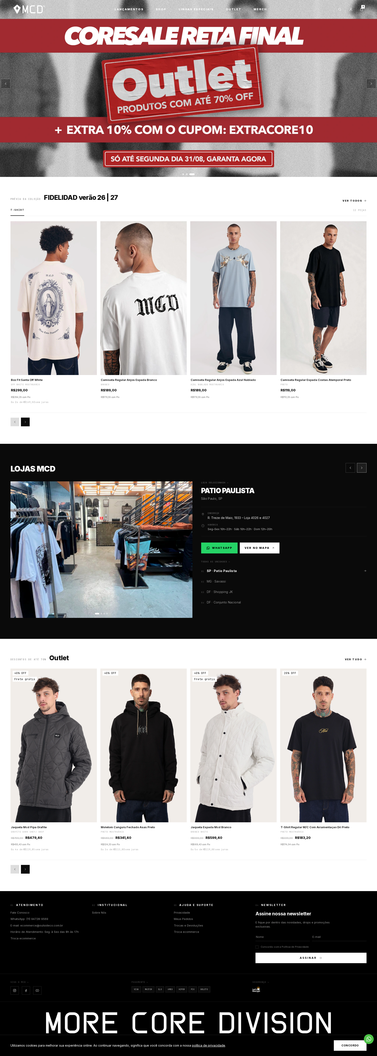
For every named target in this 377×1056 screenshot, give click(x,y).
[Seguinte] (371, 83)
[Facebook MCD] (26, 990)
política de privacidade (208, 1045)
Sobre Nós (99, 912)
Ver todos (352, 200)
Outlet (233, 9)
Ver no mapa (257, 548)
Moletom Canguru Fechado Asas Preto (128, 827)
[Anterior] (5, 83)
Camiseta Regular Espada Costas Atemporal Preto (316, 380)
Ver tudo (353, 659)
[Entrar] (350, 9)
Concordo (350, 1045)
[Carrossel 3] (188, 88)
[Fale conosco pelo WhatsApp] (369, 1039)
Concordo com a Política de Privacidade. (285, 946)
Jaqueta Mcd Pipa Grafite (29, 827)
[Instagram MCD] (14, 990)
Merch (260, 9)
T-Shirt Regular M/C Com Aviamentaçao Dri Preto (315, 827)
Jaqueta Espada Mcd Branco (211, 827)
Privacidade (182, 912)
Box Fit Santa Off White (27, 380)
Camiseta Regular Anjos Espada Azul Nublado (223, 380)
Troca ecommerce (23, 938)
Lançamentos (129, 9)
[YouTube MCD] (37, 990)
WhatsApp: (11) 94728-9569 (29, 919)
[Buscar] (339, 9)
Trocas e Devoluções (188, 925)
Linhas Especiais (196, 9)
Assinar (308, 957)
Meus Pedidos (183, 919)
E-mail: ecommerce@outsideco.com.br (36, 925)
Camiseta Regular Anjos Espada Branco (129, 380)
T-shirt (17, 209)
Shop (161, 9)
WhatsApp (222, 548)
